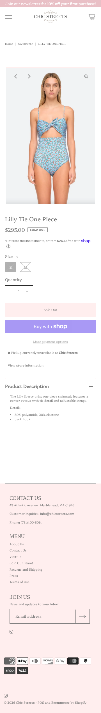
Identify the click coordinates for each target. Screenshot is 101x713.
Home (9, 44)
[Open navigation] (8, 17)
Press (14, 575)
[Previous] (15, 76)
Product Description (27, 386)
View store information (25, 365)
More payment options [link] (50, 341)
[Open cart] (92, 17)
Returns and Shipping (26, 569)
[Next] (28, 76)
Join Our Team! (21, 563)
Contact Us (18, 550)
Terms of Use (19, 582)
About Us (17, 544)
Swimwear (25, 44)
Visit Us (15, 557)
